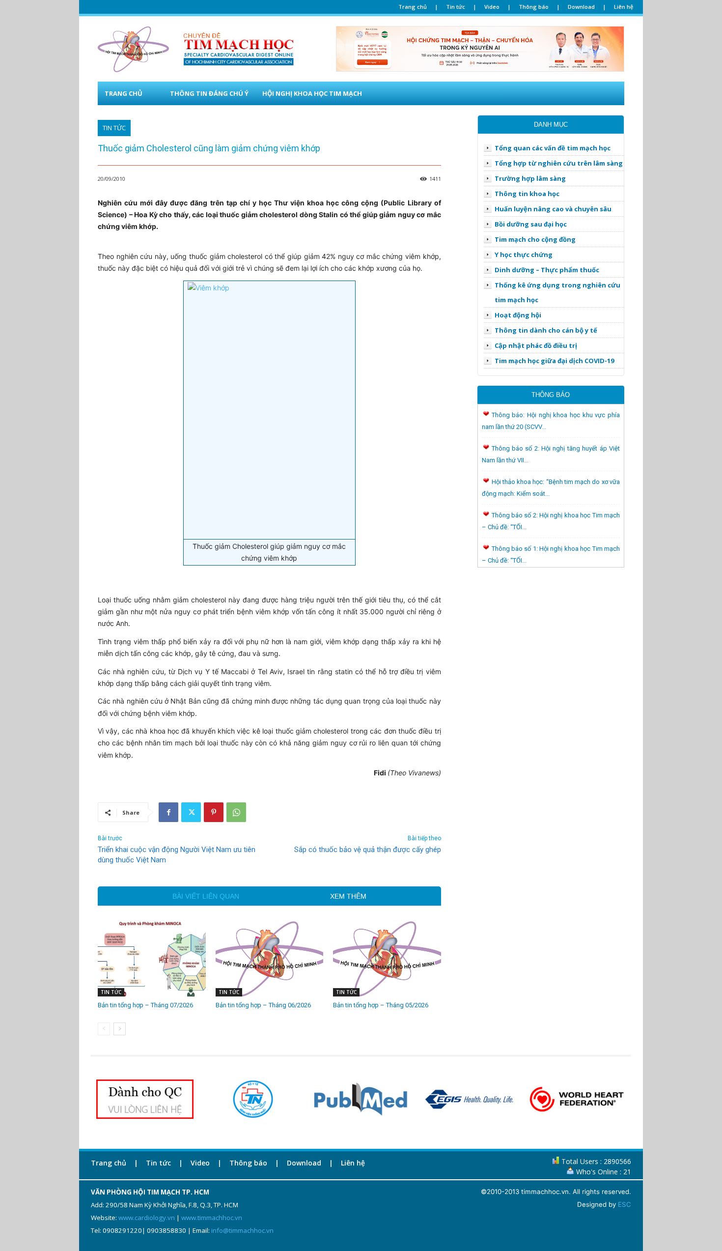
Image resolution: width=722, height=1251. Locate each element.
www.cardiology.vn (146, 1217)
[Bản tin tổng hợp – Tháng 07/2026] (152, 958)
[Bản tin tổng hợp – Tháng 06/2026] (270, 958)
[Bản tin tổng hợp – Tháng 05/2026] (387, 958)
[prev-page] (104, 1029)
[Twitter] (191, 812)
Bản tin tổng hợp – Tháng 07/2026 (145, 1005)
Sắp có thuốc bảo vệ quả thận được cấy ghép (367, 849)
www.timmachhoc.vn (211, 1217)
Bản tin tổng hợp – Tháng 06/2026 (263, 1005)
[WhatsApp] (236, 812)
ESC (624, 1204)
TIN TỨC (114, 127)
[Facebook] (168, 812)
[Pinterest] (213, 812)
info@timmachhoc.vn (242, 1230)
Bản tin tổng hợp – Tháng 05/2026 (380, 1005)
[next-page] (119, 1029)
